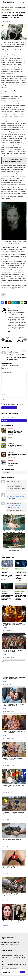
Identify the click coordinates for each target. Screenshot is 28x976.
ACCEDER (4, 420)
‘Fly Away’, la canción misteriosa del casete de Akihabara (17, 462)
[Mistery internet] (9, 2)
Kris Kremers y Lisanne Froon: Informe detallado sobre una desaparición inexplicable (15, 431)
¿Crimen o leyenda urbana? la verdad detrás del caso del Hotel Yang (16, 483)
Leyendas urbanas (9, 7)
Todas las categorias (7, 955)
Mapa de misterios (18, 955)
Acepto (22, 971)
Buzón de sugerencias (19, 957)
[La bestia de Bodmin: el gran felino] (3, 439)
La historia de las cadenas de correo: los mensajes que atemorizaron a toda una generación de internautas (20, 574)
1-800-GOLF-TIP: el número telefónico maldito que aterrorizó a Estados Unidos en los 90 (16, 447)
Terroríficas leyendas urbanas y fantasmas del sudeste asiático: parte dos (7, 596)
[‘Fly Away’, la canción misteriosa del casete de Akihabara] (3, 462)
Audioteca (4, 957)
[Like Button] (3, 294)
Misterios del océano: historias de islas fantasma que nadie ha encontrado (16, 505)
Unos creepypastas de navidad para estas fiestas (17, 455)
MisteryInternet (13, 310)
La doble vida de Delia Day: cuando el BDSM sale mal (16, 496)
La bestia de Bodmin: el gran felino (16, 439)
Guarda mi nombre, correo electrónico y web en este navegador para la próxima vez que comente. (14, 404)
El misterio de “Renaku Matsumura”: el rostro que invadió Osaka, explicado (6, 574)
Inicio (2, 7)
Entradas (16, 953)
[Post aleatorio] (21, 2)
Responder (24, 351)
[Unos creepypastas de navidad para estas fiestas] (3, 454)
